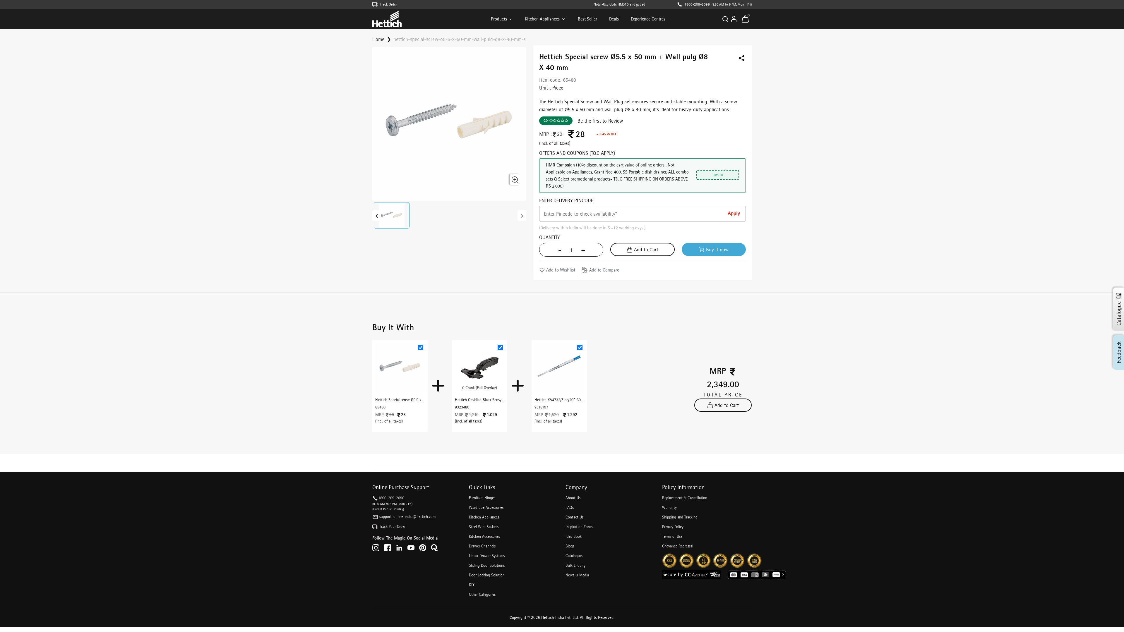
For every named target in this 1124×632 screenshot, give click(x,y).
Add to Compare (604, 270)
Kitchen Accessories (484, 536)
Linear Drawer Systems (487, 555)
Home (378, 39)
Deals (614, 19)
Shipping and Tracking (680, 517)
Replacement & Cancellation (684, 497)
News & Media (577, 575)
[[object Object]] (376, 215)
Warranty (669, 507)
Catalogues (574, 555)
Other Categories (482, 594)
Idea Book (574, 536)
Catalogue (1118, 313)
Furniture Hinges (482, 497)
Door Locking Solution (487, 575)
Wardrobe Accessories (486, 507)
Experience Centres (648, 19)
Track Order (388, 4)
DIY (471, 584)
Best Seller (587, 19)
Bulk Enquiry (575, 565)
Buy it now (717, 249)
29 (559, 134)
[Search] (725, 19)
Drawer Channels (482, 546)
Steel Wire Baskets (483, 526)
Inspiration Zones (579, 526)
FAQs (570, 507)
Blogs (570, 546)
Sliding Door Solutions (487, 565)
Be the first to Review (600, 121)
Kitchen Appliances (542, 19)
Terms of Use (672, 536)
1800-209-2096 (697, 4)
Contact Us (574, 517)
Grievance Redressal (677, 546)
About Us (573, 497)
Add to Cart (646, 249)
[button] (391, 215)
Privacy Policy (672, 526)
